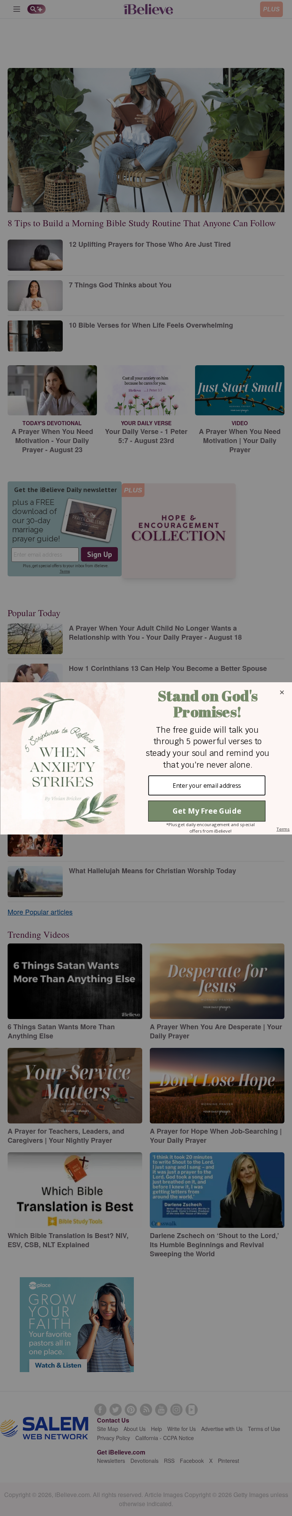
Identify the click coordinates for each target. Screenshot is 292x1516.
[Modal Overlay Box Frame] (146, 758)
